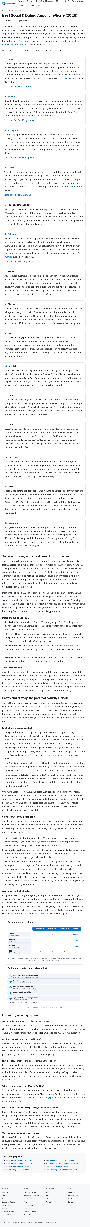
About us (71, 1192)
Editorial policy (73, 1196)
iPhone (48, 1199)
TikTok (11, 167)
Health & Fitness (30, 1212)
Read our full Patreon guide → (19, 261)
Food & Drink (29, 1205)
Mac (38, 6)
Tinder (10, 59)
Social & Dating (13, 10)
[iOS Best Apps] (8, 3)
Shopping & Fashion (31, 1196)
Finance (5, 1192)
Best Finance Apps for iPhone (17, 1167)
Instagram (13, 130)
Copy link (58, 51)
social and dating (59, 37)
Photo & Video (7, 1215)
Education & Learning (9, 1202)
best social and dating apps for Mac (44, 1097)
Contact (71, 1199)
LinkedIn (28, 51)
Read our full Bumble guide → (19, 120)
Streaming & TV (8, 1208)
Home (4, 10)
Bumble (11, 96)
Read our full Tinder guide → (18, 86)
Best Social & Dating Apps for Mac (19, 1160)
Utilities (4, 1196)
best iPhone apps (21, 41)
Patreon (12, 234)
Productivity (23, 6)
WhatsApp (38, 51)
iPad (32, 6)
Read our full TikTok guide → (18, 194)
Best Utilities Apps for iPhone (57, 1167)
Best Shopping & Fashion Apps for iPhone (61, 1170)
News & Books (29, 1215)
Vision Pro (50, 1202)
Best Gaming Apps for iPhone (17, 1170)
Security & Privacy (30, 1192)
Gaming (5, 1199)
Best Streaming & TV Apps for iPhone (60, 1160)
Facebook (18, 51)
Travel (26, 1202)
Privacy (71, 1202)
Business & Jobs (8, 1212)
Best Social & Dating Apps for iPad (19, 1163)
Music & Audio (29, 1208)
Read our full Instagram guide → (20, 157)
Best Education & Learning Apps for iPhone (62, 1163)
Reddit (48, 51)
